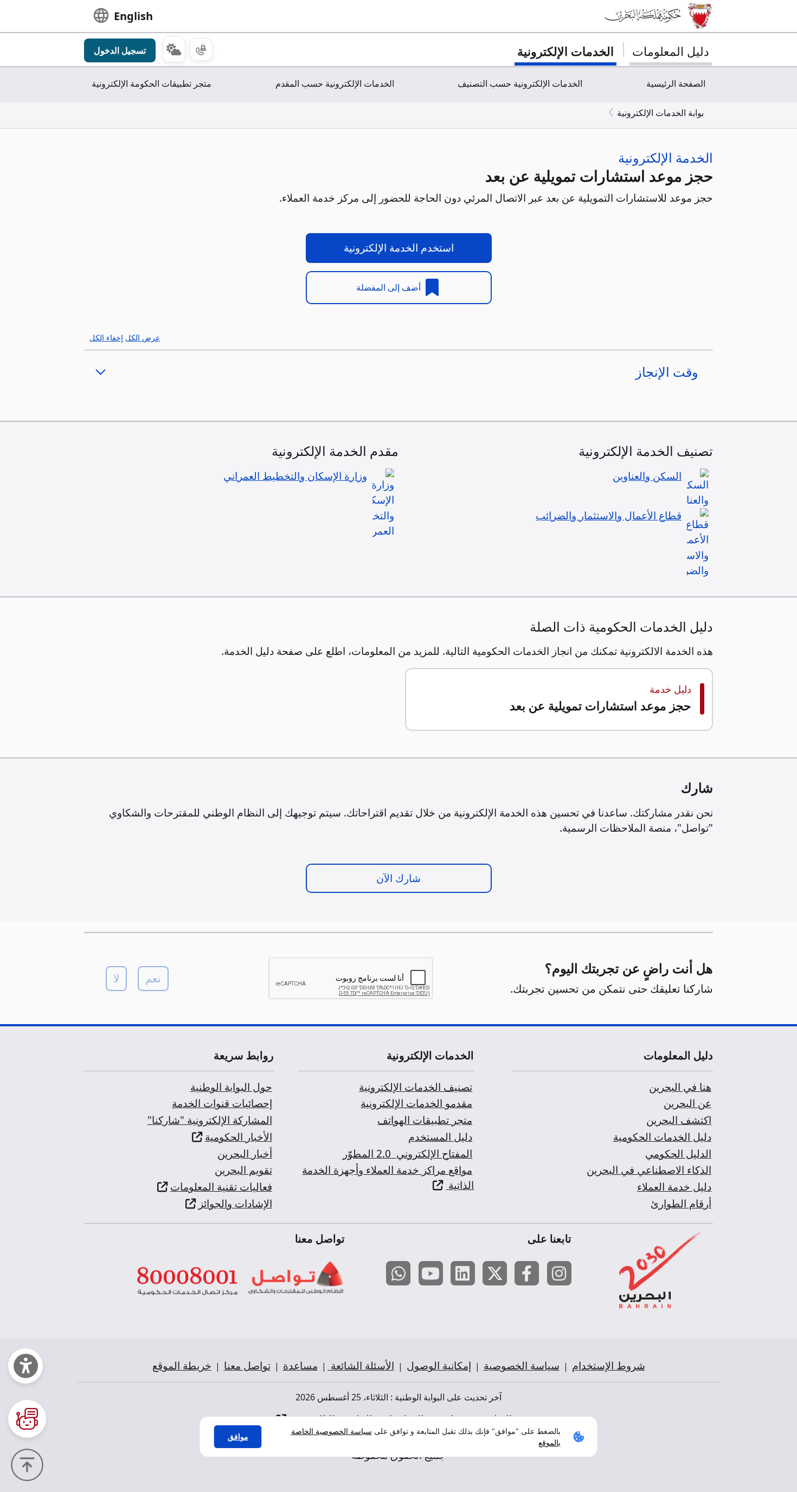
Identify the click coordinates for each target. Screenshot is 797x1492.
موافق (238, 1436)
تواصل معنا (247, 1366)
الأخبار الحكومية (238, 1137)
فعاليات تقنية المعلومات (221, 1187)
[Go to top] (30, 1464)
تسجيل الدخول (120, 50)
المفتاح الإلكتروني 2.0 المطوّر (407, 1154)
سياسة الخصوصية (522, 1366)
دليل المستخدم (440, 1137)
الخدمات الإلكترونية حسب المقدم (334, 83)
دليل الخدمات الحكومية (662, 1137)
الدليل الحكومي (678, 1154)
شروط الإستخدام (608, 1366)
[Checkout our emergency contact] (201, 49)
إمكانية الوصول (439, 1366)
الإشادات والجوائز (235, 1204)
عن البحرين (687, 1103)
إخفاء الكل (106, 337)
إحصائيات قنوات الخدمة (222, 1103)
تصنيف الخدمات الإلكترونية (415, 1087)
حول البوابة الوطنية (231, 1087)
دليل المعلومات (670, 51)
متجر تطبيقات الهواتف (424, 1120)
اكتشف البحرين (678, 1120)
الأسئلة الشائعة (361, 1366)
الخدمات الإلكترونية (565, 51)
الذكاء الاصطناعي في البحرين (649, 1170)
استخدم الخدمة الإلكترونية (399, 248)
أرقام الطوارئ (681, 1204)
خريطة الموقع (181, 1366)
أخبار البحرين (244, 1154)
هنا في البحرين (680, 1087)
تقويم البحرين (243, 1170)
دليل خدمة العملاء (674, 1187)
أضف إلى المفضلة (389, 287)
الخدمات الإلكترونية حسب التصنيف (520, 83)
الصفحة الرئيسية (675, 83)
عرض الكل (142, 337)
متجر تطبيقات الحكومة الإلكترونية (151, 83)
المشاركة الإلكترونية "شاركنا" (209, 1120)
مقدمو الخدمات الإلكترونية (416, 1103)
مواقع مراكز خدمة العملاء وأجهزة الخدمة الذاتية (388, 1177)
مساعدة (300, 1366)
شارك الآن (398, 878)
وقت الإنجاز (666, 372)
